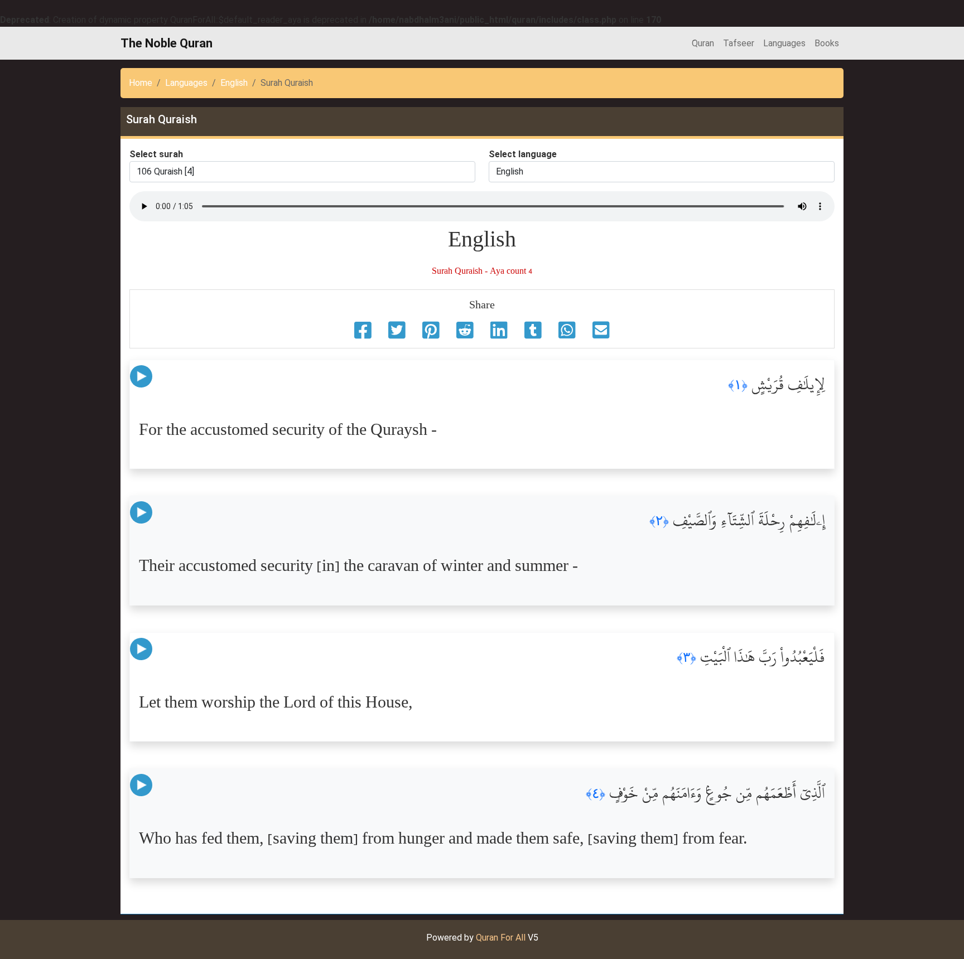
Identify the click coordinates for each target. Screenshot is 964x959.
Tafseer (738, 43)
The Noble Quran (166, 43)
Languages (784, 43)
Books (826, 43)
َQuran (703, 43)
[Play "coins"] (141, 376)
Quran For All (501, 937)
